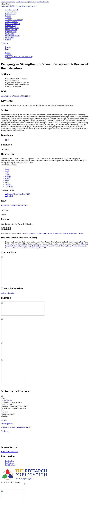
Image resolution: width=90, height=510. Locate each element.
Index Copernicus (7, 424)
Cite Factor (5, 431)
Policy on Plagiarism (12, 36)
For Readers (9, 461)
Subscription (9, 38)
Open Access (9, 34)
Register (8, 47)
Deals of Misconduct (12, 24)
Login (7, 49)
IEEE (7, 180)
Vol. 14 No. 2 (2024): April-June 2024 (18, 57)
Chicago (8, 177)
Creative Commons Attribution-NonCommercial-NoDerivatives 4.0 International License (52, 233)
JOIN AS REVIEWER (9, 452)
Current (8, 16)
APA (7, 173)
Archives (8, 18)
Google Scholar (6, 400)
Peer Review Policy (12, 28)
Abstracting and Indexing (14, 20)
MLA (7, 182)
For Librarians (10, 465)
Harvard (8, 179)
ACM (7, 169)
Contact (8, 40)
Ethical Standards (11, 30)
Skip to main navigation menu (26, 2)
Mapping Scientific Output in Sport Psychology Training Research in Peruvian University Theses (46, 245)
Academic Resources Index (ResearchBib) (15, 427)
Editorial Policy (10, 26)
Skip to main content (8, 2)
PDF (7, 140)
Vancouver (9, 186)
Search (5, 43)
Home (7, 53)
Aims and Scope (11, 12)
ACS (7, 171)
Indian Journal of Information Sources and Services (18, 6)
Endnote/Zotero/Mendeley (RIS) (18, 194)
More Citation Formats (9, 165)
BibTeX (10, 196)
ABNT (7, 175)
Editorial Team (10, 14)
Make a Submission (7, 293)
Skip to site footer (43, 2)
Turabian (8, 184)
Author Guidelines (11, 22)
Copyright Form (10, 32)
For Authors (9, 463)
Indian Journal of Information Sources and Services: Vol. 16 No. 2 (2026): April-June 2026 (46, 247)
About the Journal (11, 10)
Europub (4, 420)
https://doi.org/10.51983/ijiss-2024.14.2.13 (15, 96)
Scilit (2, 410)
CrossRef (4, 412)
